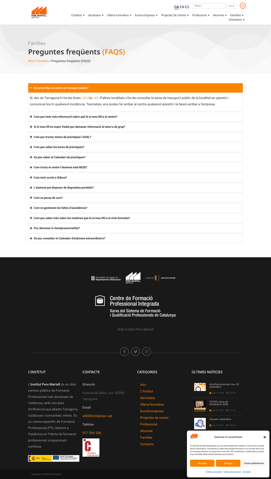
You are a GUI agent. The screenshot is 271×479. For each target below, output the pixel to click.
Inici (31, 61)
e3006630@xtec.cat (97, 416)
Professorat (199, 15)
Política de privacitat (232, 472)
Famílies (235, 15)
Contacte (147, 444)
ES (187, 7)
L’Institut (76, 15)
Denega (228, 463)
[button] (264, 437)
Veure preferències (254, 463)
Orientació (235, 19)
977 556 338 (91, 433)
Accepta (202, 463)
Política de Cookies (214, 472)
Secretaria (94, 15)
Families (42, 61)
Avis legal (246, 472)
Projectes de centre (173, 15)
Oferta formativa (117, 15)
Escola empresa (145, 15)
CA (176, 7)
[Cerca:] (208, 6)
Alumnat (218, 15)
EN (182, 7)
